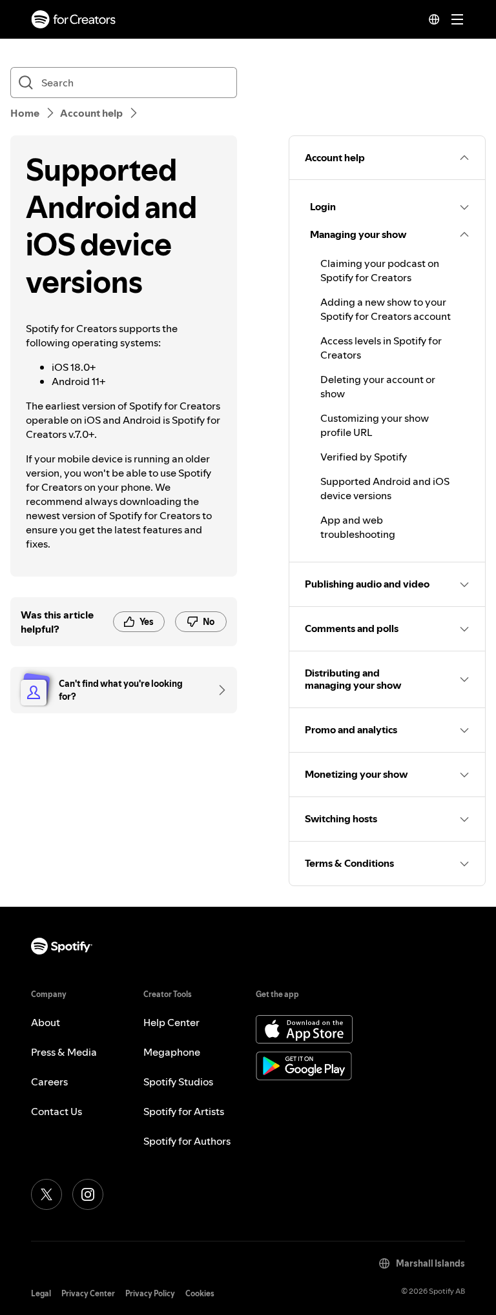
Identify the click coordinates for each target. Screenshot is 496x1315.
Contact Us (56, 1111)
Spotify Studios (178, 1081)
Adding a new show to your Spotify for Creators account (385, 309)
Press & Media (64, 1052)
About (45, 1022)
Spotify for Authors (187, 1141)
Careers (49, 1081)
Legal (41, 1293)
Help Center (171, 1022)
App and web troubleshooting (357, 527)
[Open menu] (457, 19)
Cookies (199, 1293)
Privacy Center (88, 1293)
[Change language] (434, 19)
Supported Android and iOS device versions (385, 488)
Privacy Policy (150, 1293)
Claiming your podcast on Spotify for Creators (379, 270)
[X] (46, 1194)
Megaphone (171, 1052)
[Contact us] (218, 690)
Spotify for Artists (183, 1111)
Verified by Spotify (363, 457)
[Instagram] (87, 1194)
